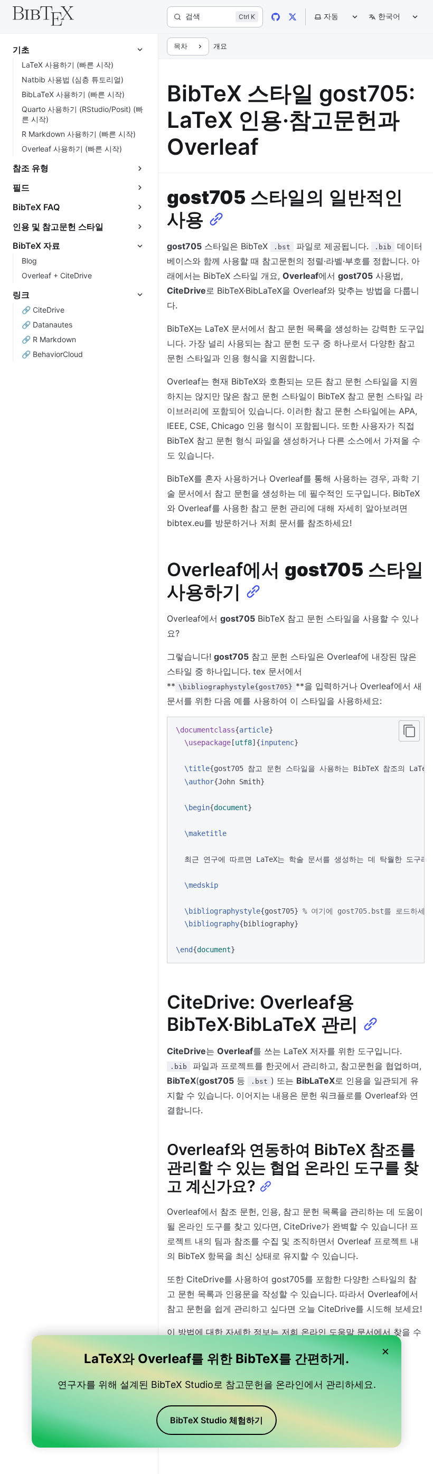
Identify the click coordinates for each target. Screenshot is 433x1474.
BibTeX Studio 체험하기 (216, 1420)
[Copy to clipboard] (409, 730)
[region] (296, 840)
